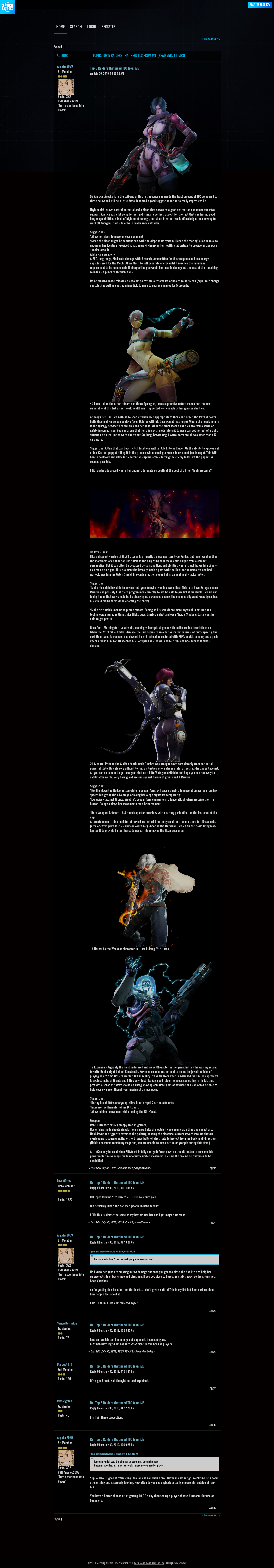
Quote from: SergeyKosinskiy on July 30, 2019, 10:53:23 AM (114, 1454)
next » (217, 39)
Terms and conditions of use (149, 1563)
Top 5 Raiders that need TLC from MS (114, 68)
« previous (207, 39)
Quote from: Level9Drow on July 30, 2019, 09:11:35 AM (113, 1252)
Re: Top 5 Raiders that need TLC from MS (117, 1183)
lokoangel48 (64, 1401)
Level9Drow (64, 1181)
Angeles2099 (65, 66)
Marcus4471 (64, 1364)
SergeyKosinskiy (67, 1323)
